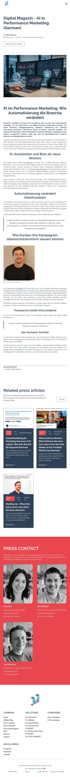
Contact (6, 734)
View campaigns (53, 717)
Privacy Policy (13, 771)
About (5, 717)
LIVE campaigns (53, 720)
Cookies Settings (42, 771)
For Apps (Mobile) (32, 723)
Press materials (9, 726)
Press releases (9, 723)
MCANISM (19, 288)
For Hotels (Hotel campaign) (31, 727)
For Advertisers (31, 717)
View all (61, 399)
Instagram (7, 749)
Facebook (7, 752)
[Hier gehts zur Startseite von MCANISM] (7, 3)
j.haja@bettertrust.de (10, 671)
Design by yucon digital (57, 771)
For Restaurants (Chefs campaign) (34, 732)
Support (6, 737)
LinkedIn (6, 754)
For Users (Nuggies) (33, 736)
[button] (65, 3)
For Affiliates (30, 720)
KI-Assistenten (28, 162)
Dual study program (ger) (11, 730)
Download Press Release (14, 44)
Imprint (28, 771)
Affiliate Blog (8, 720)
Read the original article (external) (33, 37)
